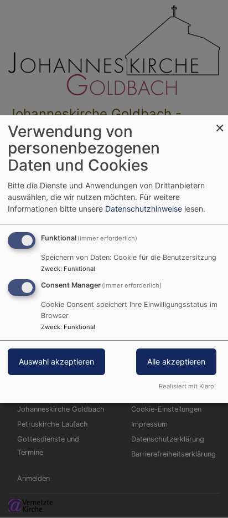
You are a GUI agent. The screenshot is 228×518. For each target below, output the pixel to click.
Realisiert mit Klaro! (187, 386)
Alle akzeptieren (176, 362)
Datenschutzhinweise (143, 208)
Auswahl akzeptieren (56, 362)
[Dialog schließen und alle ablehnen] (219, 122)
